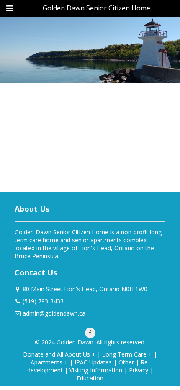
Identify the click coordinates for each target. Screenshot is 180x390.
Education (90, 378)
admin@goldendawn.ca (54, 313)
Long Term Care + (127, 354)
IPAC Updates (93, 362)
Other (126, 362)
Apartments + (49, 362)
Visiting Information (95, 370)
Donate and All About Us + (59, 354)
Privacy (138, 370)
